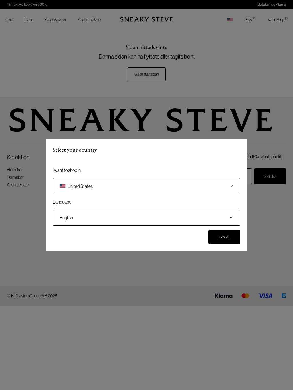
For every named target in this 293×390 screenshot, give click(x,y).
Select (224, 237)
